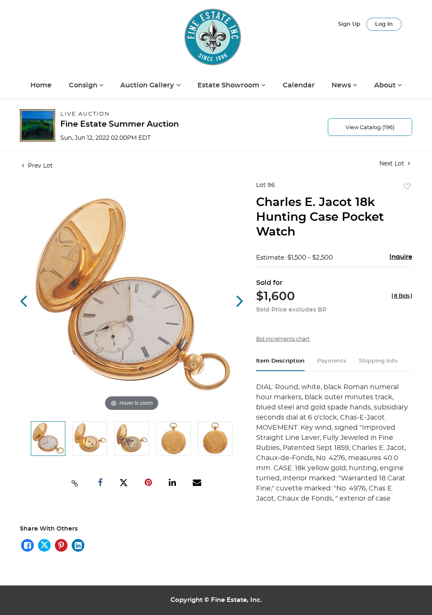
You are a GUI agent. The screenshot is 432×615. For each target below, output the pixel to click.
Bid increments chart (283, 338)
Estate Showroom (229, 85)
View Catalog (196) (370, 127)
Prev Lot (39, 166)
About (385, 85)
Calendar (299, 85)
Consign (84, 85)
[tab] (280, 364)
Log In (384, 24)
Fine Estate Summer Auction (119, 124)
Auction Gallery (148, 85)
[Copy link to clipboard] (75, 482)
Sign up (349, 24)
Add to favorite (407, 187)
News (342, 85)
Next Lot (392, 164)
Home (40, 85)
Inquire (400, 257)
